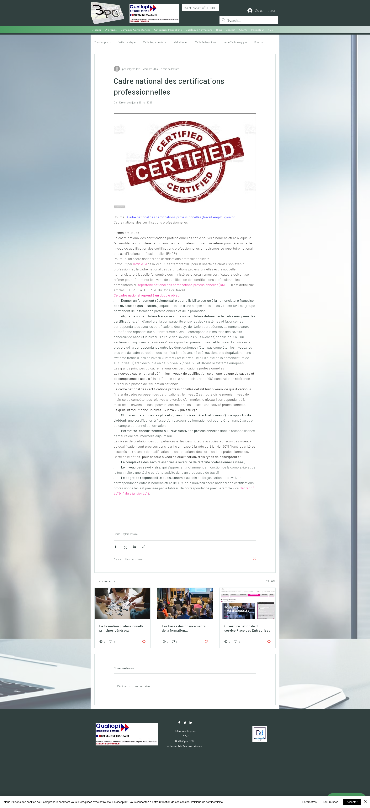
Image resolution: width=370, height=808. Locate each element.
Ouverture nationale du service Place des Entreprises (247, 628)
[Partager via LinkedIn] (134, 547)
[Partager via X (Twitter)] (125, 547)
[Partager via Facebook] (115, 547)
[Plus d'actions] (254, 68)
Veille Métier (181, 42)
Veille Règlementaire (154, 42)
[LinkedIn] (191, 723)
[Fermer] (365, 802)
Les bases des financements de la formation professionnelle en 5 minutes (184, 628)
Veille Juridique (127, 42)
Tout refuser (330, 802)
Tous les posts (102, 42)
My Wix (182, 746)
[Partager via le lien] (144, 547)
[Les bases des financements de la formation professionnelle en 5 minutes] (185, 603)
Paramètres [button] (309, 802)
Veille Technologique (235, 42)
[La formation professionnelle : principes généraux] (122, 603)
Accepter (352, 802)
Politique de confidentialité (207, 802)
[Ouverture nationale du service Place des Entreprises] (247, 603)
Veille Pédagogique (205, 42)
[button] (168, 30)
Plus (256, 42)
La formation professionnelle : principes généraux (122, 628)
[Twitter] (185, 723)
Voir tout (271, 580)
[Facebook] (179, 723)
